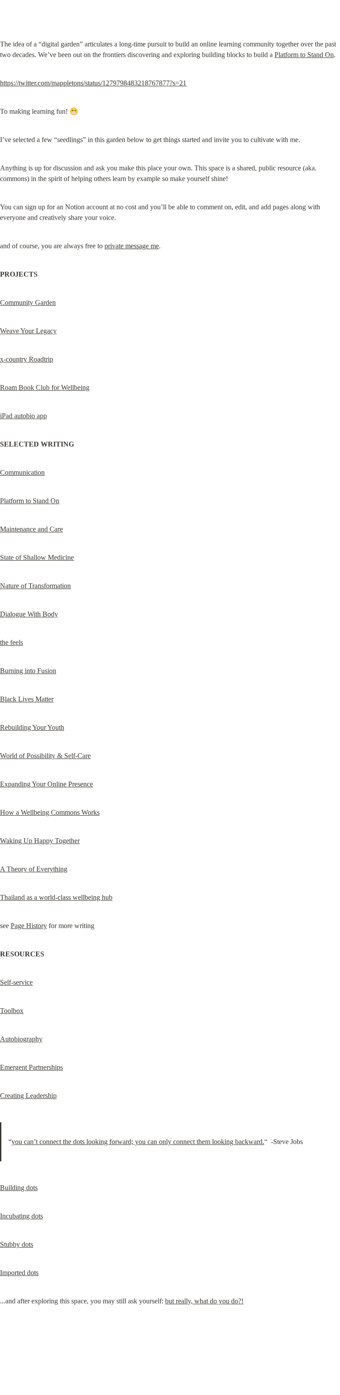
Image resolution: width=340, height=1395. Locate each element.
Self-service (16, 982)
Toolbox (11, 1010)
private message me (131, 246)
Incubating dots (21, 1216)
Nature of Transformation (35, 586)
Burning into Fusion (28, 670)
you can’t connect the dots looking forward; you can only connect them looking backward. (138, 1141)
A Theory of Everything (33, 869)
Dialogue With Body (29, 614)
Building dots (19, 1187)
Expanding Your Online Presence (46, 784)
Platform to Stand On (304, 54)
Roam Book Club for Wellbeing (44, 387)
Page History (29, 925)
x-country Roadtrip (26, 359)
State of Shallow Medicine (37, 557)
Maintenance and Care (31, 529)
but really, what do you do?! (204, 1301)
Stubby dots (16, 1244)
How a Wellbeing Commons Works (50, 812)
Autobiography (21, 1039)
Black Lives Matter (27, 699)
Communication (22, 472)
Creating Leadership (28, 1095)
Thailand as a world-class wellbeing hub (56, 897)
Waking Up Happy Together (40, 840)
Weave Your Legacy (28, 331)
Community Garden (28, 302)
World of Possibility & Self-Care (45, 755)
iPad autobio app (23, 416)
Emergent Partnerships (31, 1067)
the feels (11, 642)
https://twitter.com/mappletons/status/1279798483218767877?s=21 (93, 83)
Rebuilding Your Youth (32, 727)
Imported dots (19, 1272)
